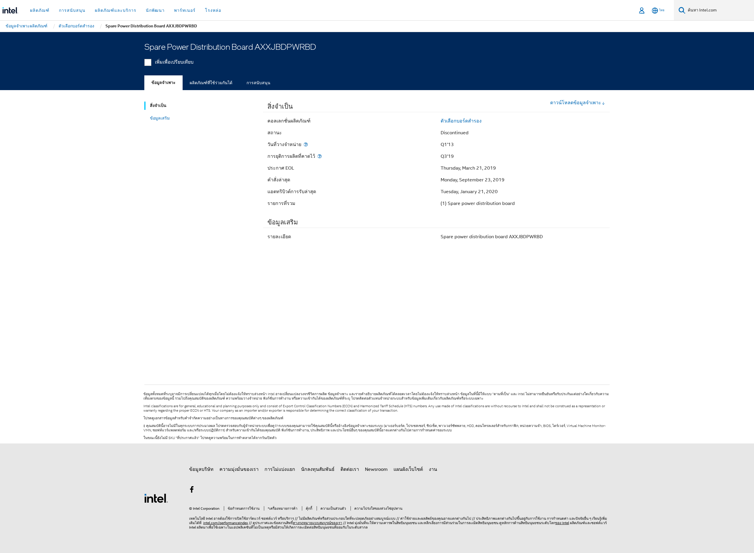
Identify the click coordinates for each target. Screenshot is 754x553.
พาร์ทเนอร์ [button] (185, 10)
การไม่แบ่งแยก (279, 469)
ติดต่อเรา (349, 469)
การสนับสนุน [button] (72, 10)
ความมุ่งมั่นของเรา (239, 469)
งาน (433, 469)
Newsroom (376, 469)
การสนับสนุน (258, 82)
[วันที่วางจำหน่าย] (305, 144)
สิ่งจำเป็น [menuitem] (158, 105)
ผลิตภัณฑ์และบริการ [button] (115, 10)
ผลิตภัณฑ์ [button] (39, 10)
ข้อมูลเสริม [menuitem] (160, 118)
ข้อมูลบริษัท (201, 469)
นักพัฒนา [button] (155, 10)
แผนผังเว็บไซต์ (408, 469)
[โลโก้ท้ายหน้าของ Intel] (156, 498)
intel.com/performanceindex (225, 523)
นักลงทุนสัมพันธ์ (318, 469)
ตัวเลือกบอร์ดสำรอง (461, 121)
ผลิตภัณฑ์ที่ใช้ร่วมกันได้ (211, 82)
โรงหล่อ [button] (213, 10)
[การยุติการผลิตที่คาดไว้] (319, 156)
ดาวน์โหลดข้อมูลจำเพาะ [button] (575, 103)
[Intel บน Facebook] (192, 490)
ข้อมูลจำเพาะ (163, 82)
